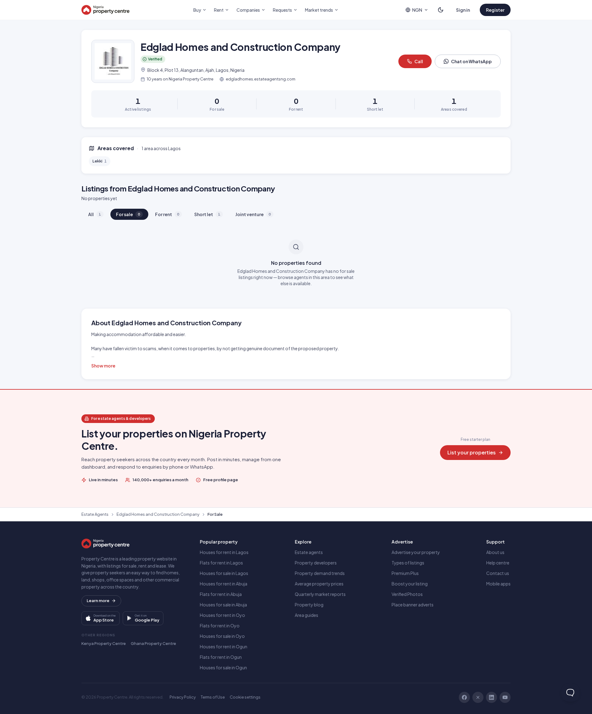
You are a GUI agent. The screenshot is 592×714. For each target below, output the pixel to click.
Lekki (99, 160)
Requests (282, 10)
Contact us (497, 573)
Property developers (316, 562)
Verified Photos (407, 594)
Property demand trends (320, 573)
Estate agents (309, 552)
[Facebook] (464, 697)
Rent (219, 10)
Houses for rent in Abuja (223, 583)
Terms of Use (213, 697)
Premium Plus (405, 573)
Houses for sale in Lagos (224, 573)
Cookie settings (245, 697)
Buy (197, 10)
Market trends (319, 10)
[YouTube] (505, 697)
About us (495, 552)
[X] (477, 697)
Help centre (497, 562)
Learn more (98, 600)
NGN (417, 10)
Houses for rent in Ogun (223, 646)
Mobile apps (498, 583)
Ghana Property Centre (153, 643)
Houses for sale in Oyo (222, 636)
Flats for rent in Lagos (221, 562)
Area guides (306, 615)
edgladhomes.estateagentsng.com (260, 78)
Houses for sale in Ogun (223, 667)
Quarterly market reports (320, 594)
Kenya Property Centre (103, 643)
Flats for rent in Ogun (221, 657)
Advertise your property (416, 552)
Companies (248, 10)
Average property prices (319, 583)
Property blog (309, 604)
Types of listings (408, 562)
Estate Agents (95, 514)
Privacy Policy (183, 697)
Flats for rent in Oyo (220, 625)
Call (418, 61)
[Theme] (440, 9)
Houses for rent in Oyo (222, 615)
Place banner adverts (413, 604)
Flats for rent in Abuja (221, 594)
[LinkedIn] (491, 697)
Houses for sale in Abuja (223, 604)
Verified (155, 59)
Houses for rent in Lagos (224, 552)
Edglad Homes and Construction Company (158, 514)
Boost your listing (410, 583)
